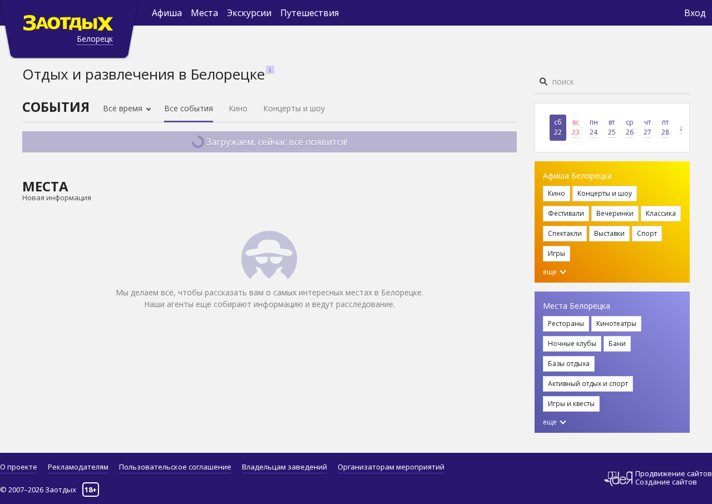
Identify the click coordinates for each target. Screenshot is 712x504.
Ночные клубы (572, 343)
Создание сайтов (666, 482)
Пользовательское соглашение (175, 467)
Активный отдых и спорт (588, 383)
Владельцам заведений (284, 467)
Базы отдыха (569, 363)
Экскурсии (249, 13)
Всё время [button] (124, 108)
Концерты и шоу (294, 108)
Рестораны (566, 323)
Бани (617, 343)
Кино (238, 108)
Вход (695, 13)
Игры (556, 253)
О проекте (18, 467)
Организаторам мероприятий (391, 467)
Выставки (609, 233)
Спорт (647, 233)
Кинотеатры (616, 323)
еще (550, 271)
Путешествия (309, 13)
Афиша (167, 13)
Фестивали (566, 213)
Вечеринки (615, 213)
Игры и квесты (571, 403)
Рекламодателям (78, 467)
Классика (661, 213)
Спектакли (565, 233)
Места (204, 13)
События (56, 106)
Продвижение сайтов (673, 474)
